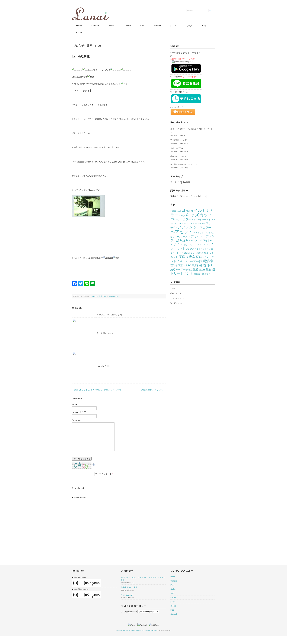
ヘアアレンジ (185, 227)
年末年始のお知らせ (106, 333)
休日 (181, 253)
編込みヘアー (178, 269)
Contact (80, 32)
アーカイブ (175, 182)
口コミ (173, 25)
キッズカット (199, 214)
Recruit (157, 25)
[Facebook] (143, 625)
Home (79, 25)
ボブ (176, 244)
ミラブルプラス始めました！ (110, 314)
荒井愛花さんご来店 (178, 140)
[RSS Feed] (154, 625)
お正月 (189, 211)
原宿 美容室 (187, 257)
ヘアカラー (204, 227)
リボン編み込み (176, 148)
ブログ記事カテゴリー (129, 612)
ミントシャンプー (196, 245)
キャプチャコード (103, 474)
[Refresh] (94, 464)
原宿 (198, 252)
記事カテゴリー (177, 196)
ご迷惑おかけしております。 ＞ (153, 390)
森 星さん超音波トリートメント (183, 164)
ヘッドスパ (194, 240)
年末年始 (196, 261)
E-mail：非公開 (79, 412)
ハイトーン (182, 223)
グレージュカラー (180, 219)
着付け (208, 265)
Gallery (127, 25)
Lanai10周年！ (104, 366)
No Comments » (114, 296)
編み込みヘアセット (178, 156)
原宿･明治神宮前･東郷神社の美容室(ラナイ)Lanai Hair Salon (137, 630)
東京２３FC (184, 265)
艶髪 (195, 269)
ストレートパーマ (199, 219)
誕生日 (202, 269)
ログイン (174, 288)
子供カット (183, 261)
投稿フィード (175, 293)
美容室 (189, 269)
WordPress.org (176, 303)
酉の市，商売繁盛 (202, 274)
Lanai (180, 211)
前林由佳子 (189, 253)
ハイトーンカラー (196, 223)
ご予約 (189, 25)
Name (74, 404)
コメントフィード (177, 298)
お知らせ (78, 45)
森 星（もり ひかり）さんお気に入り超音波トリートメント (192, 130)
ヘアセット (181, 231)
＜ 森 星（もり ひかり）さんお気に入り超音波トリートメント (97, 390)
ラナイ (203, 249)
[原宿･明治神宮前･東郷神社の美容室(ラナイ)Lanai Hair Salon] (90, 9)
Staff (142, 25)
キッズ (182, 215)
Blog (204, 25)
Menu (111, 25)
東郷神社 (197, 265)
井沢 (90, 45)
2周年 (173, 211)
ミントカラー (184, 245)
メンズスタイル (193, 249)
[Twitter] (132, 625)
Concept (95, 25)
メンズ (206, 244)
